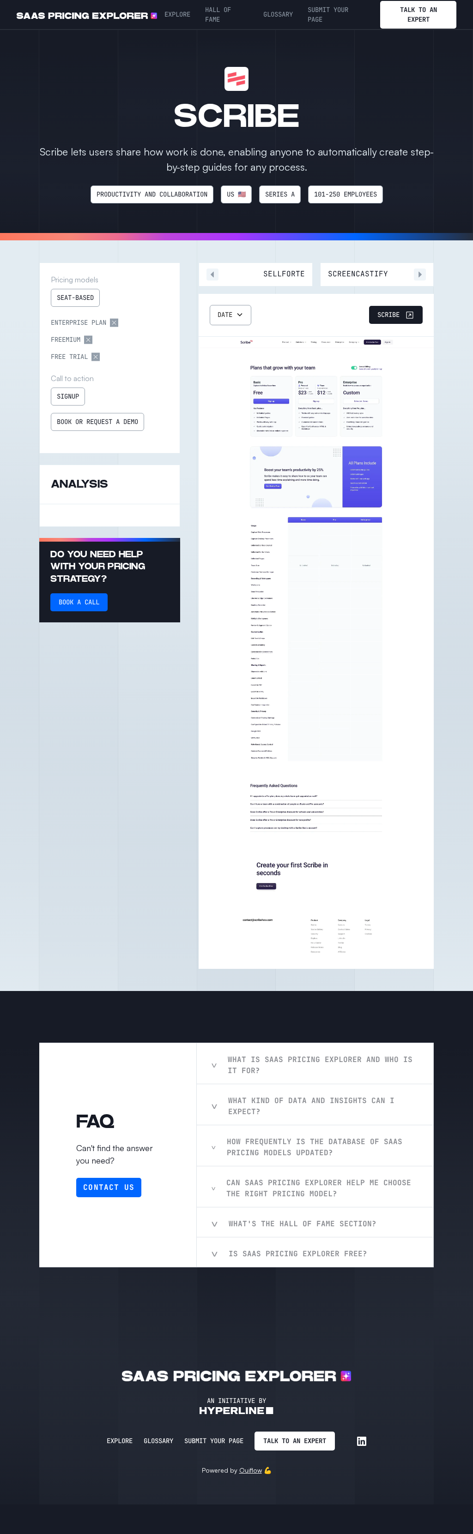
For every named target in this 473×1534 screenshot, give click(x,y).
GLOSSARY (278, 14)
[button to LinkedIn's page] (361, 1441)
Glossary (158, 1441)
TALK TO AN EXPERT (418, 15)
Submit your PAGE (328, 15)
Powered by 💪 (237, 1470)
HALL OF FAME (218, 15)
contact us (108, 1187)
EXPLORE (177, 14)
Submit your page (213, 1441)
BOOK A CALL (79, 602)
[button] (230, 315)
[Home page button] (87, 14)
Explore (120, 1441)
